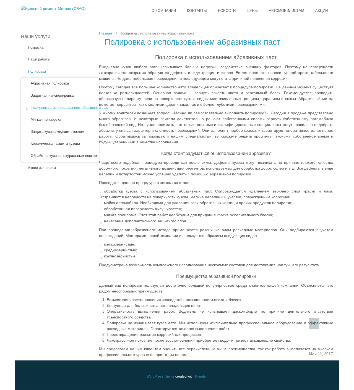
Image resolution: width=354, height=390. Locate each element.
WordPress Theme (161, 376)
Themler (200, 376)
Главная (105, 33)
